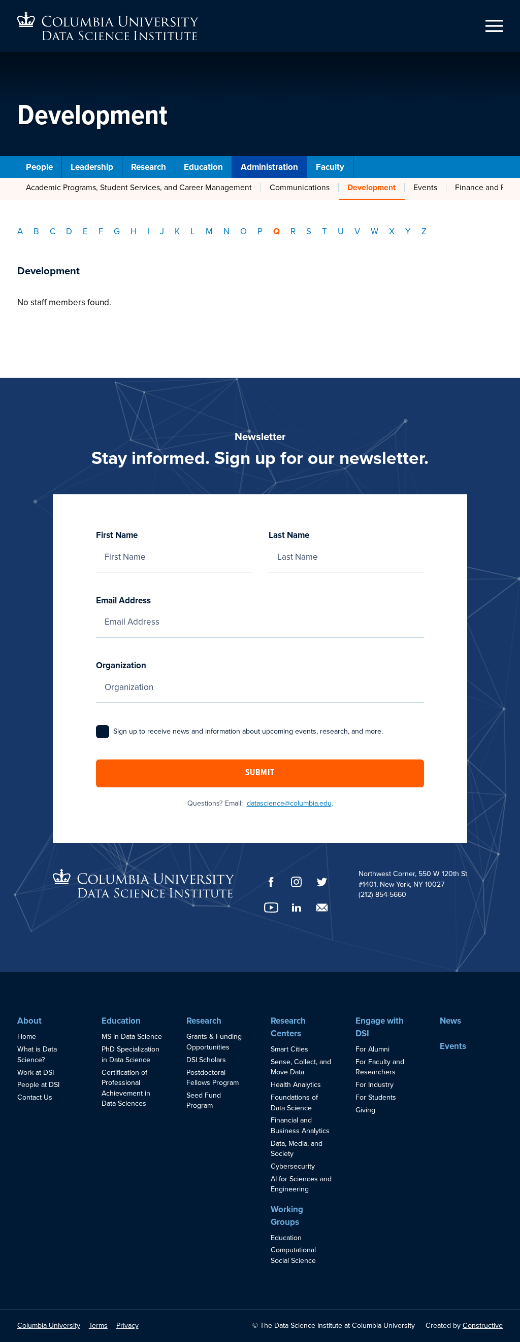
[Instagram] (296, 882)
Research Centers (288, 1027)
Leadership (92, 167)
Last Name (289, 535)
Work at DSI (35, 1072)
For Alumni (372, 1049)
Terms (98, 1325)
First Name (117, 535)
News (450, 1020)
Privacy (127, 1325)
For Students (375, 1097)
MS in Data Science (132, 1036)
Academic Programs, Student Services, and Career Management (139, 187)
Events (425, 187)
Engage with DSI (379, 1027)
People (39, 167)
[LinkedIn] (296, 907)
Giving (365, 1110)
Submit (259, 773)
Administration (269, 167)
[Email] (322, 907)
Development (371, 187)
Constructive (483, 1325)
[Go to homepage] (108, 26)
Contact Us (34, 1097)
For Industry (374, 1084)
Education (203, 167)
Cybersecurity (293, 1166)
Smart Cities (289, 1049)
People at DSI (38, 1084)
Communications (300, 187)
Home (26, 1036)
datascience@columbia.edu (289, 803)
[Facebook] (271, 882)
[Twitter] (322, 882)
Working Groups (287, 1215)
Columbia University (48, 1325)
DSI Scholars (206, 1060)
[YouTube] (271, 907)
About (29, 1020)
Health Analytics (296, 1084)
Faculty (330, 167)
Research (148, 167)
